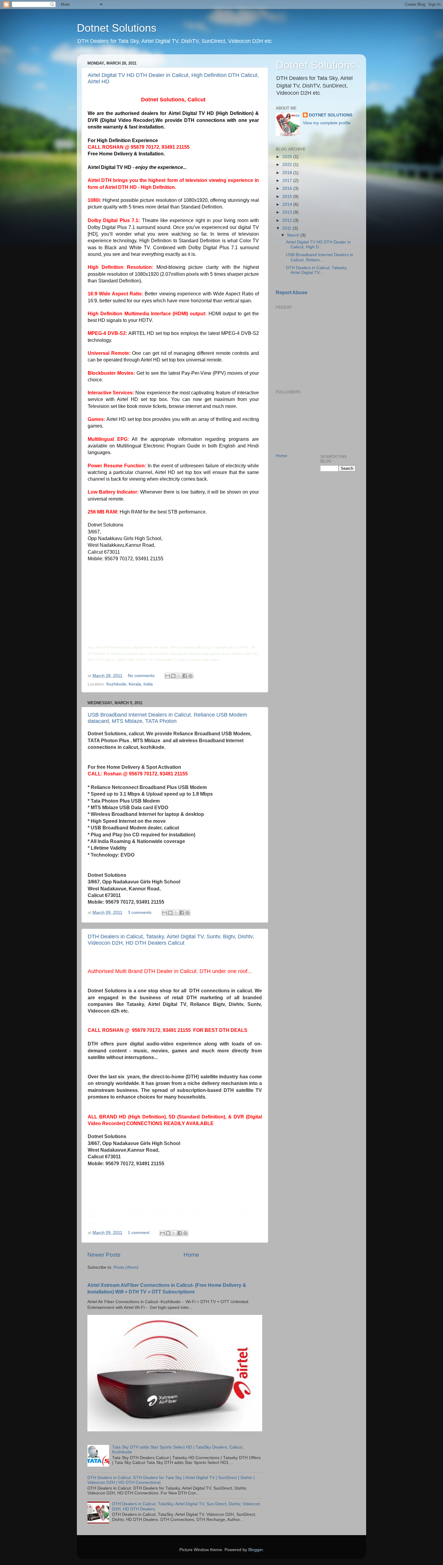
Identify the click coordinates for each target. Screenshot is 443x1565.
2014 (287, 204)
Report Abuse (291, 292)
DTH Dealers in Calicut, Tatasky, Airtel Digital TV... (316, 270)
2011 (287, 228)
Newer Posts (104, 1255)
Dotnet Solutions (116, 28)
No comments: (142, 675)
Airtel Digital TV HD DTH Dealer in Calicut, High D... (318, 244)
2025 (287, 156)
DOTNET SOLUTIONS (330, 115)
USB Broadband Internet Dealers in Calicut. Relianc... (319, 257)
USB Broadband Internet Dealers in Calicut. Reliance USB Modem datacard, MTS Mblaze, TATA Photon (167, 718)
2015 (287, 196)
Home (191, 1255)
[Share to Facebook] (185, 676)
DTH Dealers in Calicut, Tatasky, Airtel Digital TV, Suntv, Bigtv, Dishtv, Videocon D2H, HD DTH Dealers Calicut (171, 940)
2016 (287, 188)
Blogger (255, 1550)
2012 (287, 220)
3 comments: (141, 912)
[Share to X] (179, 676)
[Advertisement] (306, 349)
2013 (287, 212)
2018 (287, 172)
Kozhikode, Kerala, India (129, 684)
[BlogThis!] (173, 676)
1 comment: (140, 1232)
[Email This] (168, 676)
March (293, 235)
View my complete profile (326, 123)
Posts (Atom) (126, 1267)
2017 (287, 180)
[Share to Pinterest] (190, 676)
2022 (287, 164)
